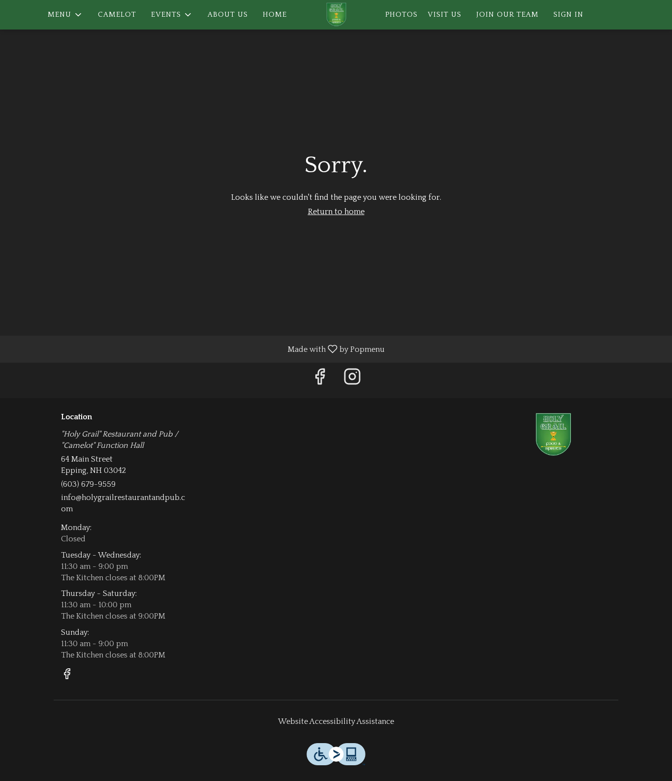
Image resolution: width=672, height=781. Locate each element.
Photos (401, 14)
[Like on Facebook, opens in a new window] (320, 380)
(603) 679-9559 (88, 484)
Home (275, 14)
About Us (228, 14)
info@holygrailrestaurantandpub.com (123, 503)
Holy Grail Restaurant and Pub (553, 435)
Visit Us (444, 14)
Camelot (117, 14)
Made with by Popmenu (196, 349)
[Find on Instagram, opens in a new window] (352, 380)
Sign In (568, 14)
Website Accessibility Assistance (336, 721)
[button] (65, 15)
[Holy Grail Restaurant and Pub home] (336, 14)
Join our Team (507, 14)
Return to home (336, 211)
